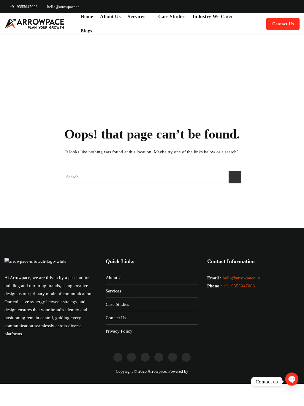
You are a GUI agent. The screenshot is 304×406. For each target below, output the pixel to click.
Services (136, 16)
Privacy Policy (119, 331)
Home (86, 16)
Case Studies (172, 16)
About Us (110, 16)
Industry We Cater (213, 16)
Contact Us (283, 24)
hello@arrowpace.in (63, 6)
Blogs (86, 30)
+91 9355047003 (23, 6)
